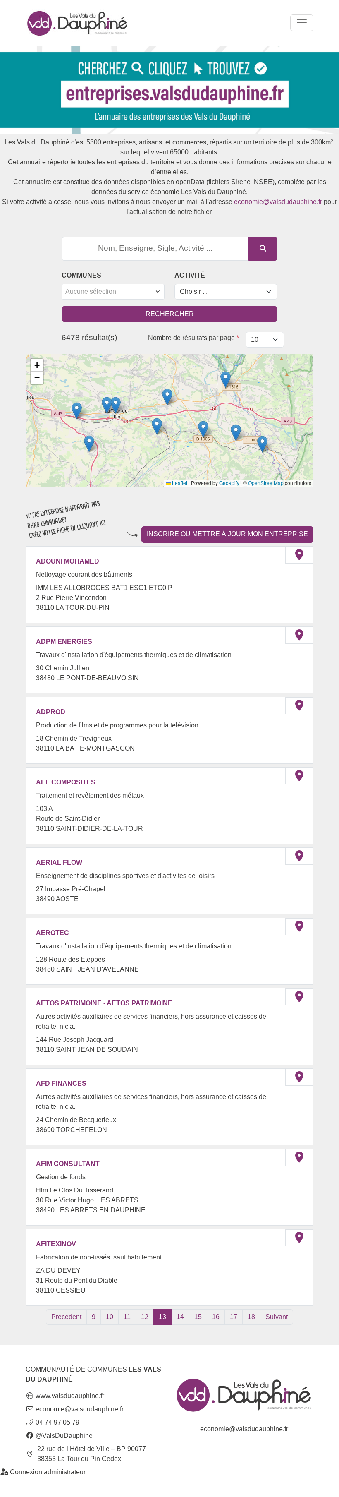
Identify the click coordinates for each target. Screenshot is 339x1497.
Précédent (66, 1316)
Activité (189, 275)
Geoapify (229, 482)
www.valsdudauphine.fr (69, 1395)
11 (127, 1316)
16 (216, 1316)
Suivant (276, 1316)
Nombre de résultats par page (193, 337)
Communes (81, 275)
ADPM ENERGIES (64, 641)
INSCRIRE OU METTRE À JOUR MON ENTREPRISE (227, 533)
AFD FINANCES (61, 1083)
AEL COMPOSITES (65, 782)
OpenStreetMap (266, 482)
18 (251, 1316)
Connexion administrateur (47, 1471)
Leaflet (179, 482)
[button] (115, 405)
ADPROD (50, 711)
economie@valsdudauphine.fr (278, 201)
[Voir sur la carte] (299, 555)
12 (144, 1316)
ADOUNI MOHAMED (67, 561)
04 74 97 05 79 (56, 1422)
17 (233, 1316)
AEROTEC (52, 932)
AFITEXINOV (56, 1244)
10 (109, 1316)
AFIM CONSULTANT (68, 1163)
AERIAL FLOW (59, 862)
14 (180, 1316)
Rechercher (170, 313)
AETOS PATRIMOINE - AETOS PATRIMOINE (104, 1003)
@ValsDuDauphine (63, 1435)
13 (162, 1316)
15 (198, 1316)
